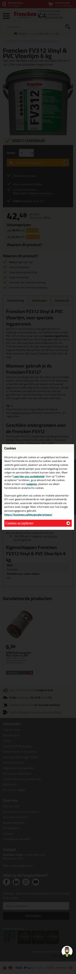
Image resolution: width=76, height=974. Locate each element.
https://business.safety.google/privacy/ (28, 514)
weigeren (31, 484)
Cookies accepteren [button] (19, 523)
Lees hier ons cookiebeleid (28, 476)
